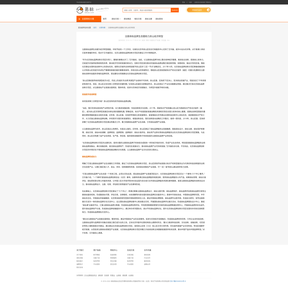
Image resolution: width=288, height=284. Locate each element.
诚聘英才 (79, 264)
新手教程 (96, 255)
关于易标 (79, 255)
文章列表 (102, 27)
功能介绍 (96, 258)
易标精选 (127, 19)
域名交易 (138, 19)
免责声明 (96, 261)
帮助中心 (209, 2)
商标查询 (159, 19)
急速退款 (113, 255)
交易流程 (130, 255)
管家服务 (113, 258)
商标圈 (124, 275)
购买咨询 (79, 267)
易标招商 (147, 255)
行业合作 (147, 258)
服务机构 (147, 261)
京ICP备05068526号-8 (178, 281)
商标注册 (148, 19)
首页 (105, 19)
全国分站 (197, 2)
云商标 (118, 275)
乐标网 (106, 275)
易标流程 (79, 258)
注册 (190, 2)
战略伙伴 (147, 264)
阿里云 (112, 275)
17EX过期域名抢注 (90, 275)
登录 (183, 2)
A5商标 (131, 275)
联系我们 (203, 2)
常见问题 (113, 261)
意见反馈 (113, 264)
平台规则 (96, 264)
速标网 (100, 275)
